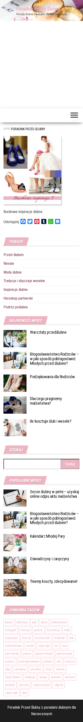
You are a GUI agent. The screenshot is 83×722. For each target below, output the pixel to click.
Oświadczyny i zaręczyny (49, 558)
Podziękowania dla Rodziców (52, 376)
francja (25, 630)
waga (43, 677)
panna (27, 653)
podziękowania (29, 661)
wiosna (70, 677)
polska (47, 661)
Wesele (8, 263)
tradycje (30, 677)
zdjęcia (58, 685)
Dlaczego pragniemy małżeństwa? (46, 401)
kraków (60, 638)
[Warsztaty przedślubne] (15, 338)
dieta (44, 622)
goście (38, 630)
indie (67, 630)
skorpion (20, 669)
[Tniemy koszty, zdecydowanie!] (15, 587)
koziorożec (42, 638)
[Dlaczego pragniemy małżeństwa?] (15, 405)
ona (64, 646)
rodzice (70, 661)
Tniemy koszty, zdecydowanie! (53, 581)
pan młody (12, 653)
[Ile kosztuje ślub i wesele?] (15, 427)
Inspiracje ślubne (15, 289)
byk (34, 622)
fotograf (10, 630)
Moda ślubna (12, 272)
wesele (56, 677)
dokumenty (59, 622)
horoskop (53, 630)
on (56, 646)
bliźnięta (22, 622)
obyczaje (44, 646)
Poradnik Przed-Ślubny (38, 9)
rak (58, 661)
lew (71, 638)
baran (8, 622)
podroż (10, 661)
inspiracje (11, 638)
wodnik (10, 685)
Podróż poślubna (15, 307)
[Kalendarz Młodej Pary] (15, 542)
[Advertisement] (41, 64)
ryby (7, 669)
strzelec (35, 669)
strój (48, 669)
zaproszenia (41, 685)
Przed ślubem (13, 255)
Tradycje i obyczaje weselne (24, 281)
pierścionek (64, 653)
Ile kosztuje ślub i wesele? (50, 421)
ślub (24, 693)
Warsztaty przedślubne (48, 332)
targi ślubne (13, 677)
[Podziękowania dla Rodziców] (15, 383)
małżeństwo (13, 646)
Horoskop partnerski (18, 298)
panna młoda (44, 653)
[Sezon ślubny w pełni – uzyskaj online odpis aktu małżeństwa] (15, 497)
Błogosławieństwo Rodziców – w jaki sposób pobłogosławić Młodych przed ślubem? (54, 359)
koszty (26, 638)
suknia (60, 669)
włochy (24, 685)
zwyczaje (11, 693)
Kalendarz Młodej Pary (47, 536)
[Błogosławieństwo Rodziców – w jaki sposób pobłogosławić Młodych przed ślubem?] (15, 360)
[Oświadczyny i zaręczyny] (15, 565)
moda (30, 646)
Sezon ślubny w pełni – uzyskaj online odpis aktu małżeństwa (54, 494)
